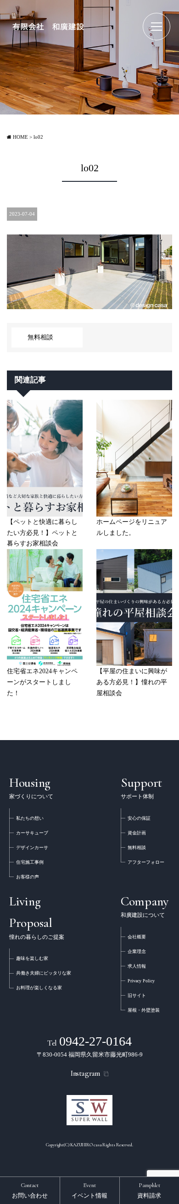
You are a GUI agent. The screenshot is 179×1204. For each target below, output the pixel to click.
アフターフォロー (146, 862)
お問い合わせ (30, 1190)
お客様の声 (27, 876)
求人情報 (137, 966)
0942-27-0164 (89, 1041)
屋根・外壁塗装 (144, 1010)
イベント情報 (89, 1190)
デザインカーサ (32, 847)
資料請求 (149, 1190)
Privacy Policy (141, 980)
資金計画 (137, 832)
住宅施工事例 (30, 862)
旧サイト (137, 995)
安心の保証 (139, 818)
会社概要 (137, 936)
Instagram (86, 1073)
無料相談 (40, 337)
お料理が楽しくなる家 (39, 987)
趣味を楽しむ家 (32, 958)
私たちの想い (30, 818)
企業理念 (137, 951)
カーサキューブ (32, 832)
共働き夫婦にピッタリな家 (43, 972)
